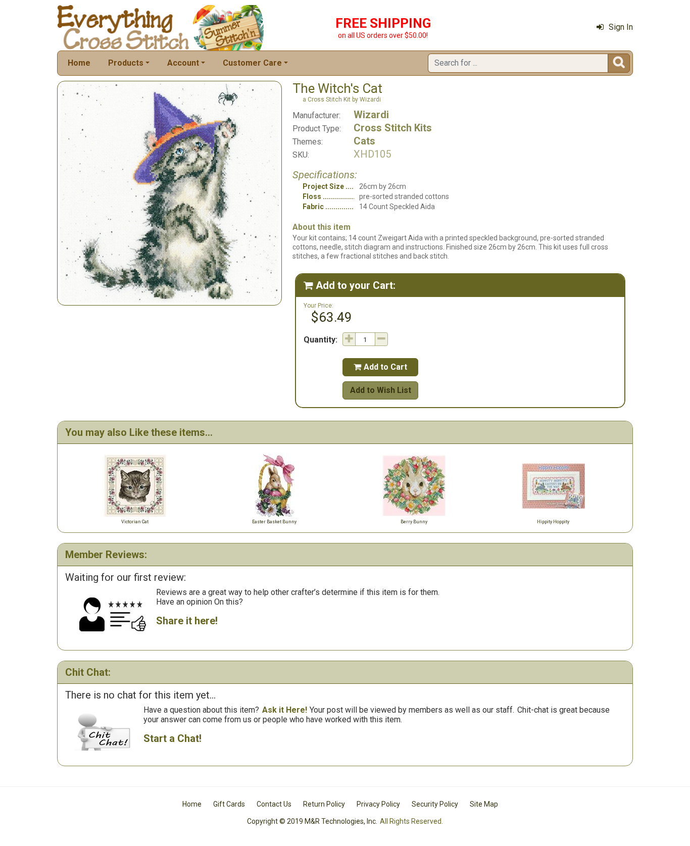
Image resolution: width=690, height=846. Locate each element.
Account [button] (183, 63)
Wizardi (371, 115)
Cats (364, 141)
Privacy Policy (378, 804)
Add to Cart (380, 367)
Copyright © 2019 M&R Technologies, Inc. (312, 821)
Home (79, 63)
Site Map (484, 804)
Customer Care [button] (252, 63)
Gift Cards (229, 804)
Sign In (621, 27)
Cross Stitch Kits (393, 128)
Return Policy (324, 804)
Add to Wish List (380, 390)
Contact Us (274, 804)
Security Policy (435, 804)
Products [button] (125, 63)
